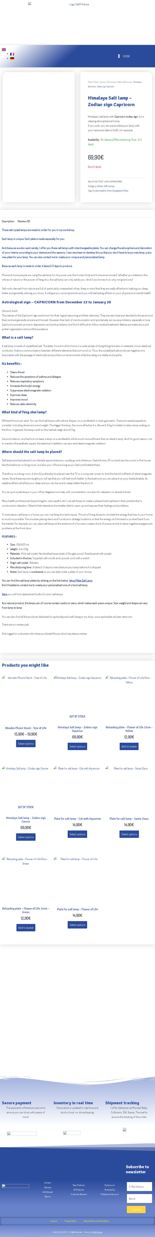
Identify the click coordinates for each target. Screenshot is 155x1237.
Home (90, 82)
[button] (58, 56)
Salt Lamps (111, 82)
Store (96, 82)
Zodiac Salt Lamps (125, 82)
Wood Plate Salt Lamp (80, 580)
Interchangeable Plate (117, 190)
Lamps (102, 82)
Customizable (99, 190)
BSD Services (97, 1232)
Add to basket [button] (129, 746)
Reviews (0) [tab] (24, 221)
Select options (26, 743)
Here (4, 594)
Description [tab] (8, 221)
